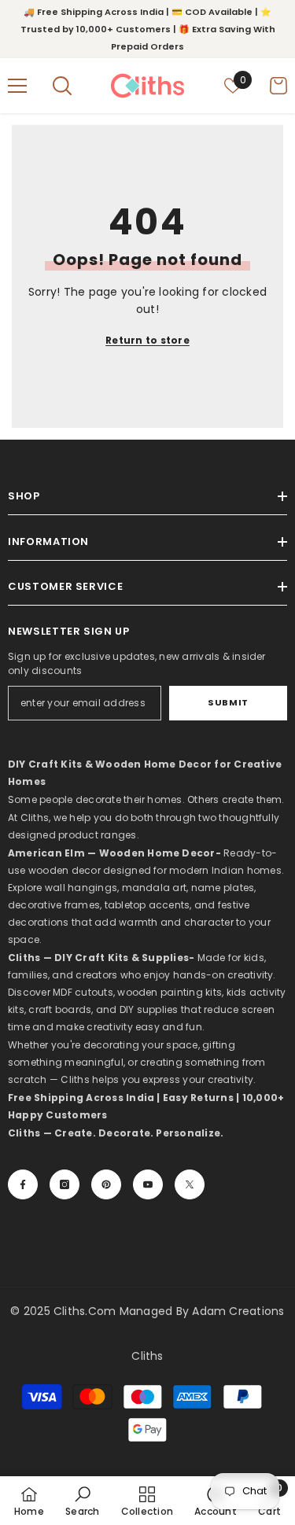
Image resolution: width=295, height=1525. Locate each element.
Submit (228, 702)
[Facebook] (23, 1184)
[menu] (17, 85)
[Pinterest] (106, 1184)
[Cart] (278, 85)
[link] (82, 1500)
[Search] (62, 85)
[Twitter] (190, 1184)
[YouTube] (148, 1184)
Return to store (147, 340)
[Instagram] (64, 1184)
